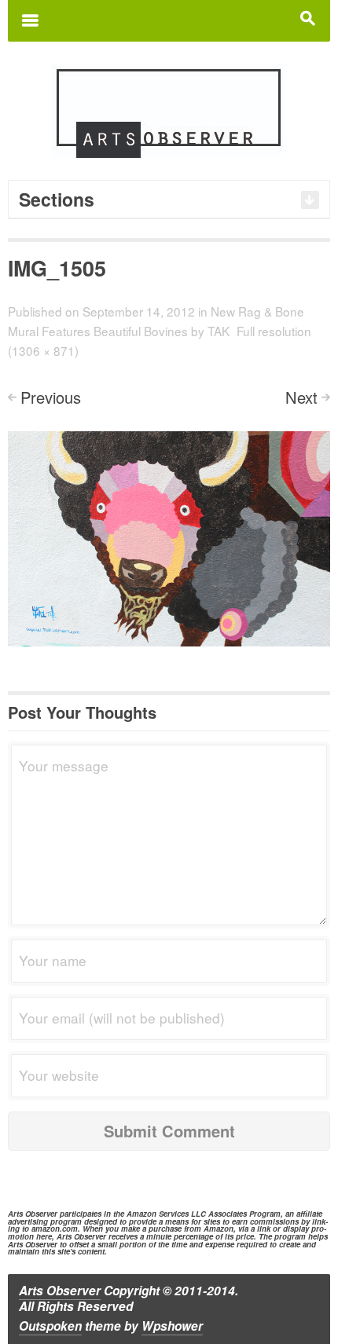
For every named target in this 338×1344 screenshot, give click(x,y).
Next (301, 397)
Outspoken (50, 1326)
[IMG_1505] (169, 537)
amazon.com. (55, 1228)
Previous (50, 397)
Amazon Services (158, 1213)
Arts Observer (60, 1290)
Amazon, (220, 1228)
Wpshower (172, 1326)
